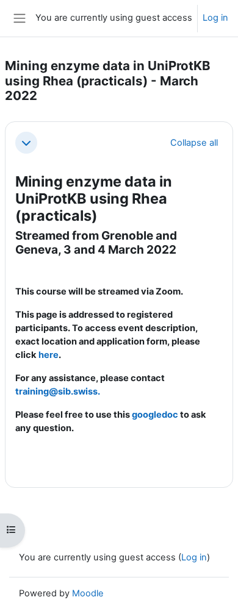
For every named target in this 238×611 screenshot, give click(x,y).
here (48, 354)
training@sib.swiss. (57, 391)
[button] (26, 143)
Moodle (88, 593)
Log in (215, 17)
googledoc (155, 414)
